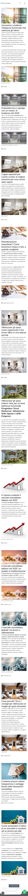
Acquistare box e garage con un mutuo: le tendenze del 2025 (13, 110)
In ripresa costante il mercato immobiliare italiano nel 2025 (11, 497)
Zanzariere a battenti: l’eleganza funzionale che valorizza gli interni (13, 28)
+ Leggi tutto (14, 885)
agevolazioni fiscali (8, 303)
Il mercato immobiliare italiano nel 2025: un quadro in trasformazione (13, 568)
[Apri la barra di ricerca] (19, 3)
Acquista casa (7, 604)
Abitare (5, 86)
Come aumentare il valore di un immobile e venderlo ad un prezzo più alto (13, 828)
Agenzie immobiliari (8, 803)
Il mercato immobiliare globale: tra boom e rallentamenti (12, 630)
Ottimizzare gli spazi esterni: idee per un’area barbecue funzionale (13, 403)
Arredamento (6, 755)
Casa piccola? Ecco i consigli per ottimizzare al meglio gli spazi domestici (13, 703)
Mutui (4, 148)
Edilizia (5, 543)
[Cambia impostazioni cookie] (2, 893)
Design (5, 219)
